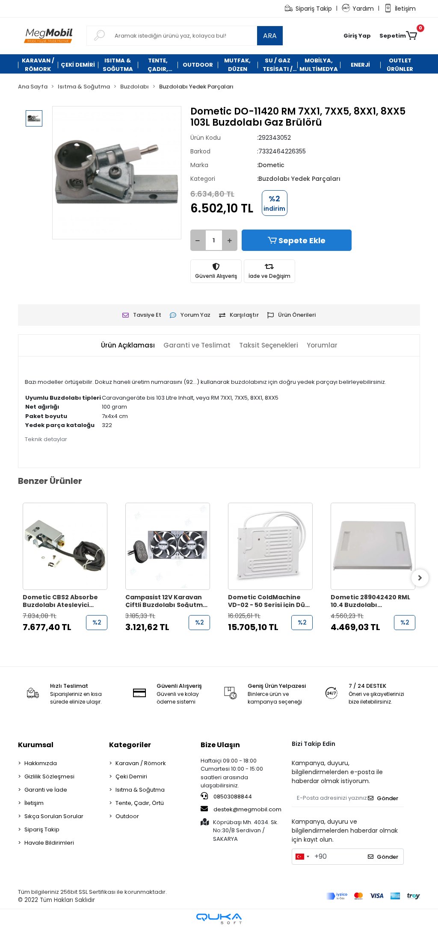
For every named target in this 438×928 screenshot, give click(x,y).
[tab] (128, 345)
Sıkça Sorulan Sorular (53, 816)
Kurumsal (35, 745)
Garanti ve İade (45, 790)
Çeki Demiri (131, 776)
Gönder (387, 798)
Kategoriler (130, 745)
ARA (270, 36)
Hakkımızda (40, 763)
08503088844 (232, 796)
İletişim (405, 8)
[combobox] (302, 856)
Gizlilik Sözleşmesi (49, 776)
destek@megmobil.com (247, 809)
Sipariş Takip (314, 8)
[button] (357, 36)
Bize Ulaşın (220, 745)
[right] (420, 578)
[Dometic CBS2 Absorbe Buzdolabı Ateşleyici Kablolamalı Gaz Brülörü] (65, 546)
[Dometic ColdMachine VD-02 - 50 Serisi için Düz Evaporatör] (270, 546)
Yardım (363, 8)
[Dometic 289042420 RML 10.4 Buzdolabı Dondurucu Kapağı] (373, 546)
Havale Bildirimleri (49, 843)
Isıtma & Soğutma (140, 790)
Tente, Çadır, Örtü (139, 803)
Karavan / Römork (140, 763)
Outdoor (127, 816)
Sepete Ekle (302, 240)
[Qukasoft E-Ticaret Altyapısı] (219, 918)
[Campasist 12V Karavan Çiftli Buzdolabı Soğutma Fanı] (168, 546)
